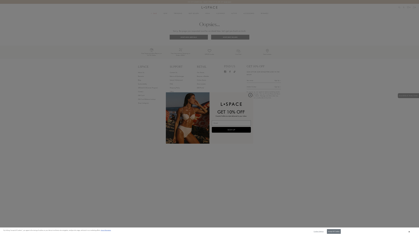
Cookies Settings (319, 231)
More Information (106, 230)
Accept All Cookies (334, 231)
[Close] (409, 232)
